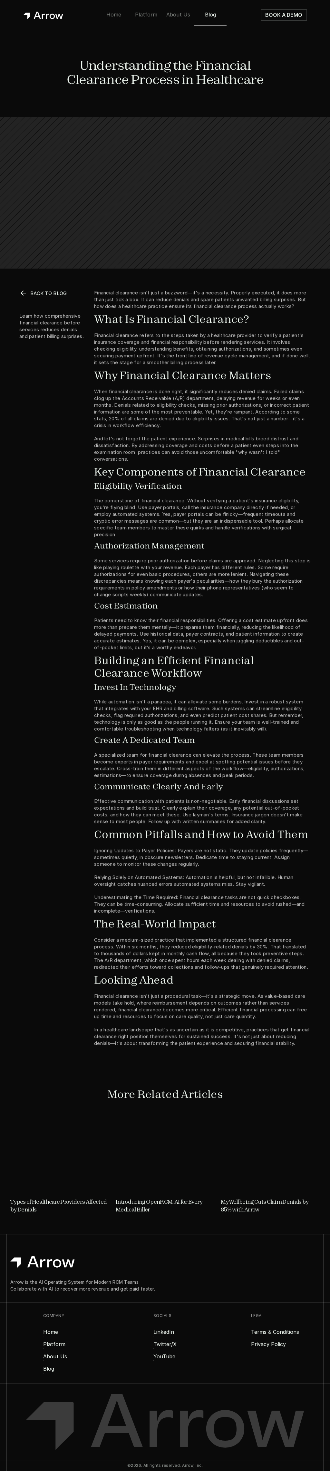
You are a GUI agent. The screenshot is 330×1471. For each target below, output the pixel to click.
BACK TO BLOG (48, 293)
